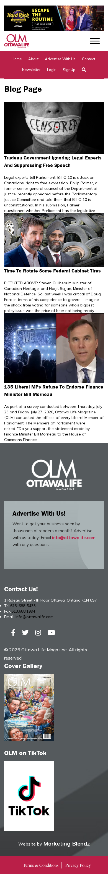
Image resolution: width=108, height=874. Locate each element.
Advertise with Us (60, 59)
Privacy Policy (78, 865)
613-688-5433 (23, 605)
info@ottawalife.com (74, 537)
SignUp (69, 69)
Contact (88, 59)
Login (51, 69)
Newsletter (31, 69)
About (33, 59)
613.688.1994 (23, 611)
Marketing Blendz (66, 843)
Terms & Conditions (40, 865)
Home (17, 59)
